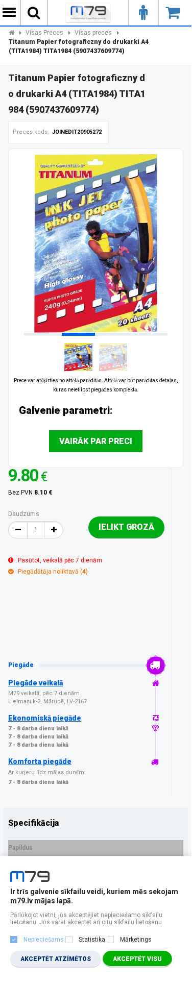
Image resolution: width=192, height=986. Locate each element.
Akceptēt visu (137, 959)
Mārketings (136, 939)
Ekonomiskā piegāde (44, 718)
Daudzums (23, 513)
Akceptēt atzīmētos (55, 959)
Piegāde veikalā (35, 683)
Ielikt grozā (126, 527)
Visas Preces (44, 32)
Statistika (92, 939)
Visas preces (93, 32)
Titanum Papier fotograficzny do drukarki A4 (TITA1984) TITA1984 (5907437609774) (79, 46)
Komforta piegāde (39, 761)
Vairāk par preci (95, 441)
